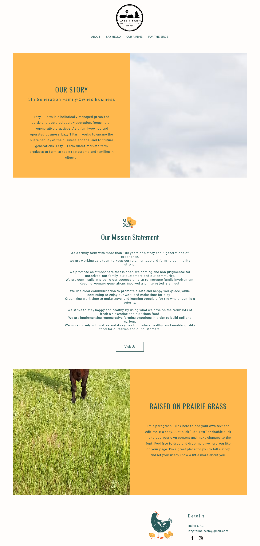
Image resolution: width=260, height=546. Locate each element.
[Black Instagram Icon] (200, 538)
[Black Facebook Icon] (192, 538)
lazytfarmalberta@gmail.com (208, 531)
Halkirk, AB (195, 526)
